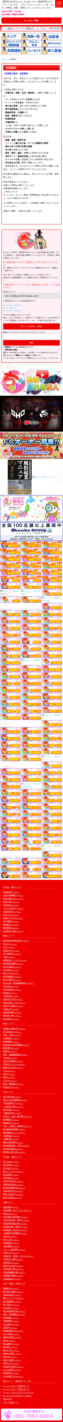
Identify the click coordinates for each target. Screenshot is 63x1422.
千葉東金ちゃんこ (11, 996)
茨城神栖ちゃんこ (11, 1041)
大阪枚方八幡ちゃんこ (13, 1259)
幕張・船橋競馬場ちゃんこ (15, 1054)
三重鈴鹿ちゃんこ (11, 1139)
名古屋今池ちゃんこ (12, 1096)
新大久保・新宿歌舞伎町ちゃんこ (18, 983)
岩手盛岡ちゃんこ (11, 921)
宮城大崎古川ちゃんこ (13, 898)
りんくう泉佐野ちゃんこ (14, 1249)
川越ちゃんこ (9, 957)
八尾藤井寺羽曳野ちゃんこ (15, 1233)
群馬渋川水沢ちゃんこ (13, 999)
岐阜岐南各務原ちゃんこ (14, 1129)
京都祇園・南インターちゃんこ (17, 1210)
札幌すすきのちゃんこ (13, 918)
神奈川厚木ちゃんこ (12, 979)
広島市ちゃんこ (10, 1327)
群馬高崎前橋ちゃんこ (13, 963)
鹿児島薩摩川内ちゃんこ (14, 1311)
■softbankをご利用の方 (12, 310)
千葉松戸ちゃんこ (11, 1009)
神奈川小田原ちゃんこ (13, 1005)
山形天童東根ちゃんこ (13, 895)
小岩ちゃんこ (9, 1070)
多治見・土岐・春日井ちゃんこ (17, 1116)
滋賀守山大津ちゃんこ (13, 1265)
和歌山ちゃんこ (10, 1213)
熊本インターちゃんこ (13, 1298)
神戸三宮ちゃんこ (11, 1239)
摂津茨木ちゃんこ (11, 1262)
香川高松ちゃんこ (11, 1304)
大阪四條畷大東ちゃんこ (14, 1272)
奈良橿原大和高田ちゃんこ (15, 1216)
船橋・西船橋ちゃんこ (13, 1083)
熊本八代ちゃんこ (11, 1350)
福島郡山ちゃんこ (11, 924)
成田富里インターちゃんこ (15, 960)
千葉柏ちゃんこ (10, 1057)
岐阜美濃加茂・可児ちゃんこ (16, 1145)
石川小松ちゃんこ (11, 1161)
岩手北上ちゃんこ (11, 914)
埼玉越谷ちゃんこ (11, 1019)
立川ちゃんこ (9, 947)
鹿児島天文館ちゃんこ (13, 1291)
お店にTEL (32, 20)
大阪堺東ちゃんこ (11, 1246)
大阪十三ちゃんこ (11, 1252)
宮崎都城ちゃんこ (11, 1317)
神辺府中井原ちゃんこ (13, 1366)
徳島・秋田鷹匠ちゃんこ (14, 1314)
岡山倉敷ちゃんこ (11, 1343)
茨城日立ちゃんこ (11, 1087)
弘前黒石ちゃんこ (11, 905)
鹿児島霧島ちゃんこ (12, 1301)
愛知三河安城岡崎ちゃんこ (15, 1100)
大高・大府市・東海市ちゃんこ (17, 1126)
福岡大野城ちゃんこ (12, 1337)
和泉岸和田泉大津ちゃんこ (15, 1223)
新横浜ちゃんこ (10, 1051)
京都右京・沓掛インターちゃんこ (18, 1256)
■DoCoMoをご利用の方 (12, 305)
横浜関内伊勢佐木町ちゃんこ (16, 940)
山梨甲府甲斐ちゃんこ (13, 1181)
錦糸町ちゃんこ (10, 992)
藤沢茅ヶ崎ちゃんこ (12, 1015)
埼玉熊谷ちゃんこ (11, 970)
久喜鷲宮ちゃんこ (11, 1038)
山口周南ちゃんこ (11, 1324)
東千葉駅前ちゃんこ (12, 953)
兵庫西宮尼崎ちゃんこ (13, 1275)
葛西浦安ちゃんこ (11, 1048)
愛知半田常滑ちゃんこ (13, 1142)
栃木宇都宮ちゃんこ (12, 966)
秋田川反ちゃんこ (11, 901)
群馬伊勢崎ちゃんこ (12, 1012)
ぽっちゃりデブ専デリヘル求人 (17, 1395)
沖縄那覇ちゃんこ (11, 1321)
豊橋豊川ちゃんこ (11, 1122)
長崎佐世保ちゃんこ (12, 1294)
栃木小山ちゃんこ (11, 973)
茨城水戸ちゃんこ (11, 950)
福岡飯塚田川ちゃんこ (13, 1330)
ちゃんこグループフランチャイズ (18, 1392)
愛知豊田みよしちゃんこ (14, 1132)
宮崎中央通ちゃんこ (12, 1353)
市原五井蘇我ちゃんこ (13, 1061)
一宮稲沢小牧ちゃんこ (13, 1106)
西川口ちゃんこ (10, 944)
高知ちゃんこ (9, 1340)
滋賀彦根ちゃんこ (11, 1207)
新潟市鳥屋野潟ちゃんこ (14, 1187)
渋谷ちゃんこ (9, 1074)
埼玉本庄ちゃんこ (11, 986)
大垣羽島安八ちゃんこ (13, 1103)
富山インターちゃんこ (13, 1171)
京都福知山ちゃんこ (12, 1278)
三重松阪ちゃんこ (11, 1135)
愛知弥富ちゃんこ (11, 1109)
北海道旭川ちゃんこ (12, 911)
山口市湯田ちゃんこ (12, 1369)
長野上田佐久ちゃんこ (13, 1194)
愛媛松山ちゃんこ (11, 1288)
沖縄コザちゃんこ (11, 1363)
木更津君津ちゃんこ (12, 989)
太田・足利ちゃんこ (12, 1035)
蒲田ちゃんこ (9, 1077)
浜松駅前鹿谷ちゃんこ (13, 1148)
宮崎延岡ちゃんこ (11, 1373)
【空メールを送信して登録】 (31, 326)
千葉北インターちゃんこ (14, 1064)
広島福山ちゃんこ (11, 1308)
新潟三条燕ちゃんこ (12, 1197)
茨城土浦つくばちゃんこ (14, 1002)
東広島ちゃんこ (10, 1347)
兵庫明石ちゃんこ (11, 1243)
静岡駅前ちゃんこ (11, 1119)
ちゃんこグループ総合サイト (16, 1386)
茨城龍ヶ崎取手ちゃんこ (14, 1028)
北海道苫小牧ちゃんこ (13, 931)
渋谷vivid (7, 1399)
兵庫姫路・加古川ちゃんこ (15, 1230)
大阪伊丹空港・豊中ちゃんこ (16, 1220)
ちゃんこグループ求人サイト (16, 1389)
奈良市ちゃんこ (10, 1236)
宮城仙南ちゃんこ (11, 892)
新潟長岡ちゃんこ (11, 1174)
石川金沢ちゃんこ (11, 1168)
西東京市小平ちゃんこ (13, 1067)
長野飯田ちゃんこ (11, 1178)
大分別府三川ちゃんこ (13, 1376)
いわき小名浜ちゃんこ (13, 908)
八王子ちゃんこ (10, 1080)
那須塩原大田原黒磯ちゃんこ (16, 1044)
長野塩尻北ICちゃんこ (13, 1191)
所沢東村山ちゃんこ (12, 1031)
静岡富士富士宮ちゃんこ (14, 1152)
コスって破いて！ (11, 1402)
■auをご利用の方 (10, 308)
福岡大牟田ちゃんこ (12, 1360)
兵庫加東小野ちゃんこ (13, 1269)
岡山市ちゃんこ (10, 1356)
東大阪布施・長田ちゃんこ (15, 1226)
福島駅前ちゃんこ (11, 927)
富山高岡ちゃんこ (11, 1165)
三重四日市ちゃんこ (12, 1113)
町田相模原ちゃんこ (12, 976)
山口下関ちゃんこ (11, 1334)
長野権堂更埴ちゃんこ (13, 1184)
